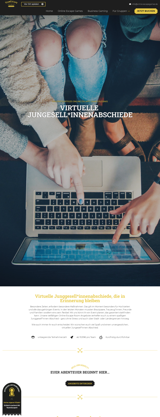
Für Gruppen (120, 11)
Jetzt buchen (146, 11)
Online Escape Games (70, 11)
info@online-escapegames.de (145, 4)
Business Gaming (98, 11)
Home (49, 11)
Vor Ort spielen (31, 4)
